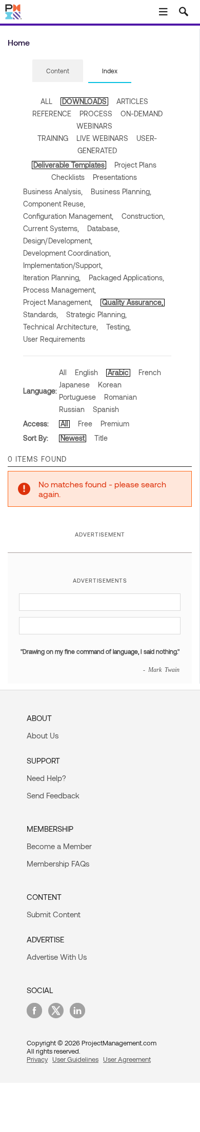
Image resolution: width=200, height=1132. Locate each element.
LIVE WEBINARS (102, 138)
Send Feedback (53, 795)
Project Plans (135, 164)
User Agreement (127, 1059)
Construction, (143, 216)
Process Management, (59, 289)
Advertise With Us (57, 956)
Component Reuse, (54, 203)
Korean (110, 384)
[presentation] (57, 71)
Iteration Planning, (52, 277)
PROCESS (95, 113)
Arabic (118, 372)
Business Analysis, (53, 191)
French (149, 372)
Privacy (37, 1059)
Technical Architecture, (60, 326)
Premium (115, 423)
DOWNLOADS (84, 101)
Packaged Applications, (126, 277)
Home (19, 42)
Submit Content (54, 914)
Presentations (115, 177)
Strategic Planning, (96, 314)
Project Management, (57, 302)
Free (85, 423)
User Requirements (54, 339)
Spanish (106, 409)
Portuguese (77, 397)
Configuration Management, (68, 216)
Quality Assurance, (132, 302)
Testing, (118, 326)
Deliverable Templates (69, 164)
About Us (42, 735)
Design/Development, (57, 240)
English (86, 372)
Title (101, 438)
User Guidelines (75, 1059)
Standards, (40, 314)
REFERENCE (51, 113)
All (63, 372)
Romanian (120, 397)
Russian (72, 409)
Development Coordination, (67, 253)
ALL (46, 101)
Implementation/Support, (63, 265)
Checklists (68, 177)
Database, (103, 228)
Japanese (74, 384)
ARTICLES (132, 101)
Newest (73, 438)
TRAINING (52, 138)
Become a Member (59, 846)
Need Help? (46, 778)
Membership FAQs (58, 863)
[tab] (57, 71)
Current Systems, (51, 228)
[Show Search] (183, 12)
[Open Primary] (163, 12)
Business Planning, (121, 191)
